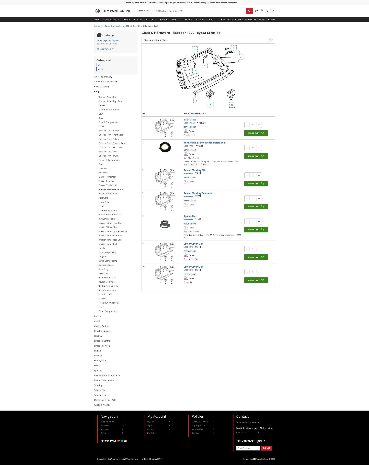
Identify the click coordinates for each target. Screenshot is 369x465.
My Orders (151, 433)
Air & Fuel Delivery (103, 76)
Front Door (104, 168)
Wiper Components (108, 311)
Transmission (100, 395)
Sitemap (195, 433)
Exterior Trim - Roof (108, 151)
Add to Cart (253, 133)
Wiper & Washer (102, 404)
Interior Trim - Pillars (109, 227)
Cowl (101, 113)
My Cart (150, 421)
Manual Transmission (104, 380)
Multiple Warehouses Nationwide (254, 428)
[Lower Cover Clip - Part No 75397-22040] (164, 275)
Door (101, 118)
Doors (101, 126)
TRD (152, 19)
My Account (266, 10)
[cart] (272, 11)
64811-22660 (190, 127)
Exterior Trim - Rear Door (111, 147)
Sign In (150, 425)
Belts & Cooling (101, 86)
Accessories (139, 19)
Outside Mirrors (106, 265)
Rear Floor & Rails (107, 277)
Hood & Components (109, 210)
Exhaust (98, 355)
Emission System (102, 345)
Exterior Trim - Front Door (111, 134)
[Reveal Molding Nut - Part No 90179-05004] (164, 226)
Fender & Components (109, 160)
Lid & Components (107, 252)
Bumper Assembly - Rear (111, 101)
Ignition (98, 370)
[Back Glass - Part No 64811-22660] (164, 128)
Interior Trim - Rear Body (110, 235)
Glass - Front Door (107, 176)
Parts (125, 19)
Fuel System (100, 360)
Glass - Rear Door (107, 181)
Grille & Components (109, 193)
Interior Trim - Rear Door (110, 239)
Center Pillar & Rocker (109, 109)
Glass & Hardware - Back (111, 189)
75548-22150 (190, 200)
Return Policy (197, 429)
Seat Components (107, 290)
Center (102, 105)
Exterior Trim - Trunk (108, 155)
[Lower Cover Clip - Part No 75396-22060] (164, 252)
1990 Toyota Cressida (109, 26)
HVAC (96, 365)
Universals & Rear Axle (105, 400)
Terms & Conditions (200, 421)
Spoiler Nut (190, 216)
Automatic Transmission (106, 81)
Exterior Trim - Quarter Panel (112, 143)
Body (96, 91)
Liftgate (102, 256)
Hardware (103, 197)
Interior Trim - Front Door (111, 223)
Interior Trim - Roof (108, 244)
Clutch (97, 321)
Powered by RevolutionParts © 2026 (259, 459)
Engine (97, 350)
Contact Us (105, 433)
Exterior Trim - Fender (109, 130)
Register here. (132, 459)
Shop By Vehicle (107, 421)
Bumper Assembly (107, 97)
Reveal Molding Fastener (198, 193)
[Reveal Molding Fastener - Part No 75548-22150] (164, 202)
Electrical (98, 336)
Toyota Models (110, 19)
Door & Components (108, 122)
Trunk (101, 307)
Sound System (105, 294)
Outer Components (108, 260)
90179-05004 (190, 223)
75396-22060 (190, 251)
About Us (164, 19)
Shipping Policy (198, 425)
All (99, 65)
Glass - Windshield (108, 185)
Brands (186, 19)
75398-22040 (190, 177)
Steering (98, 385)
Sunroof (102, 298)
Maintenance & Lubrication (107, 375)
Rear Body (103, 269)
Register (150, 429)
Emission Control (102, 340)
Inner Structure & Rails (110, 214)
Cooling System (101, 326)
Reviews (175, 19)
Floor (101, 164)
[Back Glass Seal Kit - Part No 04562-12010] (164, 147)
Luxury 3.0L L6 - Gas (127, 26)
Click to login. (102, 459)
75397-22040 (190, 274)
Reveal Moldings (106, 281)
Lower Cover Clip (193, 243)
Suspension (99, 390)
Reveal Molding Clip (195, 170)
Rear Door (103, 273)
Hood (101, 206)
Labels (102, 248)
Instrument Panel (107, 218)
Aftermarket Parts (204, 19)
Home (96, 19)
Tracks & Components (109, 302)
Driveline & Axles (102, 331)
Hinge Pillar (104, 202)
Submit (266, 448)
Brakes (97, 316)
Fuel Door (103, 172)
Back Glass (190, 119)
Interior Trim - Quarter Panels (113, 231)
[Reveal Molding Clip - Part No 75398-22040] (164, 179)
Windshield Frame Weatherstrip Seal (205, 142)
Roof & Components (108, 286)
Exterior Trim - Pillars (109, 139)
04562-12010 (190, 150)
